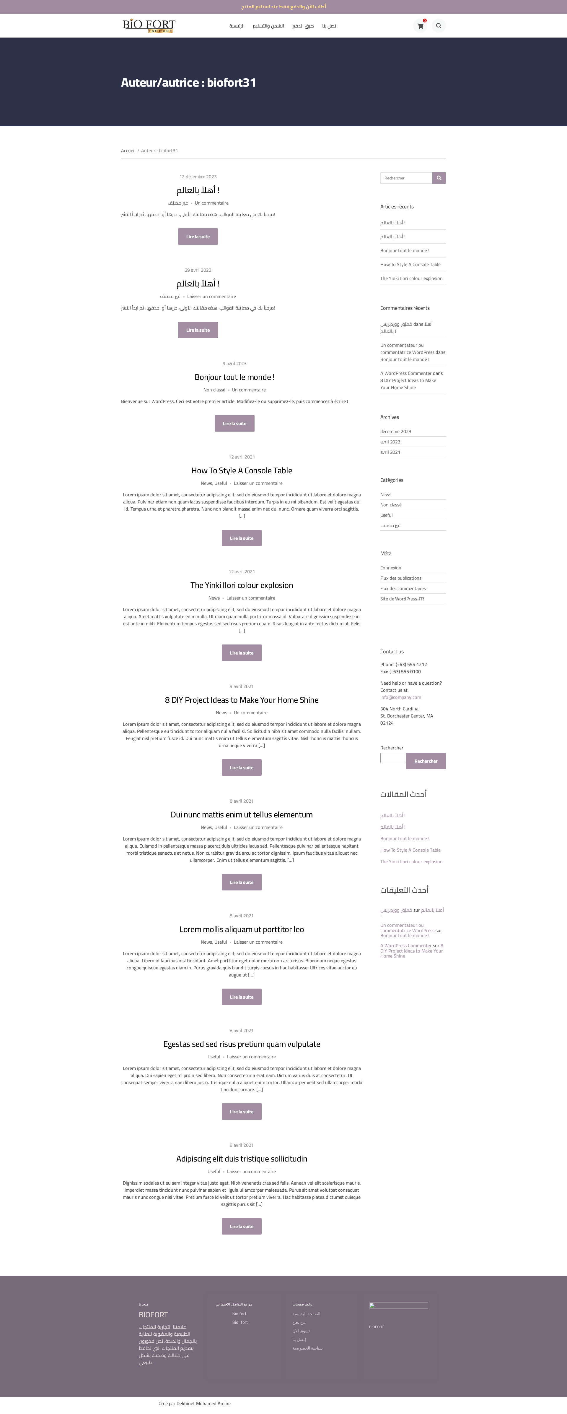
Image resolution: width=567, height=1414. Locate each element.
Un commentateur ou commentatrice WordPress (407, 349)
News (206, 483)
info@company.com (400, 697)
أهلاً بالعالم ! (198, 190)
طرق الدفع (303, 25)
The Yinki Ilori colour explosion (241, 585)
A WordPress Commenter (406, 373)
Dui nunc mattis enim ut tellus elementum (242, 814)
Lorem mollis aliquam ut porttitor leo (242, 929)
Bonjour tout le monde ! (235, 377)
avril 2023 (390, 441)
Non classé (214, 389)
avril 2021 (390, 452)
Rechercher (391, 747)
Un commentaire (212, 202)
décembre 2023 (395, 431)
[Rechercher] (439, 178)
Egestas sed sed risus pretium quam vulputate (241, 1044)
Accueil (128, 150)
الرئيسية (237, 25)
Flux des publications (401, 578)
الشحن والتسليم (268, 25)
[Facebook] (130, 1405)
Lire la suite (198, 236)
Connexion (391, 567)
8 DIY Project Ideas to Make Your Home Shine (241, 699)
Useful (220, 483)
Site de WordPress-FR (402, 598)
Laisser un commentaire (211, 296)
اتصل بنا (330, 25)
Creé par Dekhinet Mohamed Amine (195, 1403)
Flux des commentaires (403, 588)
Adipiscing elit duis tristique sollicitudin (241, 1158)
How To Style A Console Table (241, 470)
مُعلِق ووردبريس (396, 324)
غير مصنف (178, 202)
